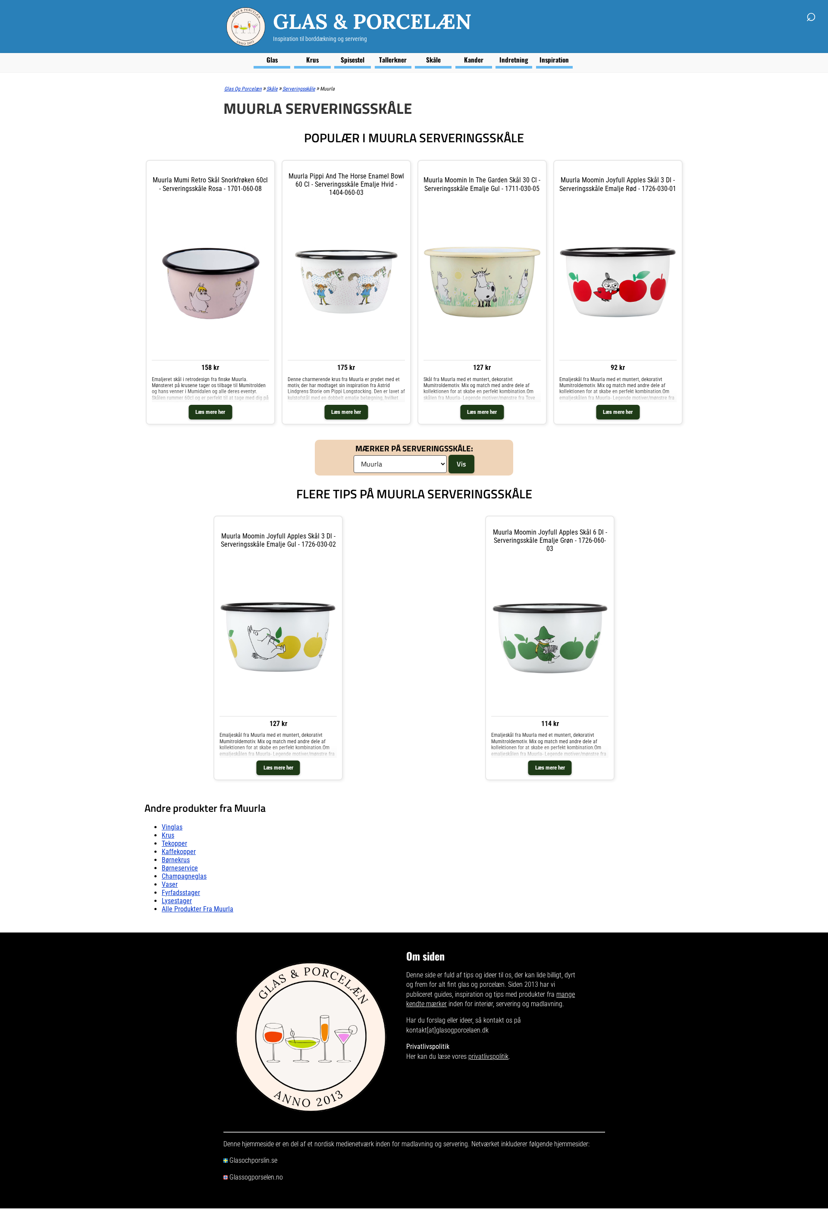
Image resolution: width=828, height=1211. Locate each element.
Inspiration (554, 59)
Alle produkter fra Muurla (197, 909)
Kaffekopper (179, 852)
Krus (312, 59)
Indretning (513, 59)
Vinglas (172, 827)
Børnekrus (176, 860)
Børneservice (180, 868)
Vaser (170, 884)
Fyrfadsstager (181, 893)
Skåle (433, 59)
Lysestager (177, 901)
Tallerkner (393, 59)
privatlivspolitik (488, 1056)
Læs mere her (210, 412)
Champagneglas (184, 876)
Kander (473, 59)
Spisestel (352, 59)
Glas (272, 59)
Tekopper (174, 843)
